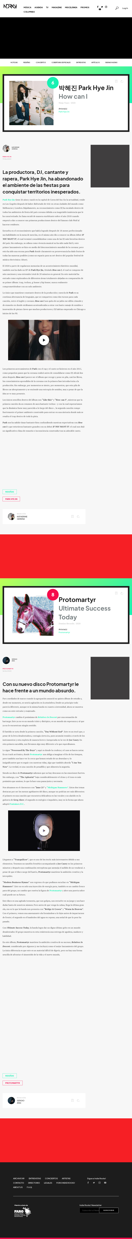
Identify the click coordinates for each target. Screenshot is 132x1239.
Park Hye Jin (64, 111)
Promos (85, 7)
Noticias (14, 62)
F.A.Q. (29, 1187)
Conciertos (41, 62)
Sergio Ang (14, 660)
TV (47, 7)
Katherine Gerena (15, 148)
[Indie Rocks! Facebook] (98, 7)
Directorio (34, 1183)
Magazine (57, 7)
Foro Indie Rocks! (65, 1183)
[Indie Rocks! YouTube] (100, 9)
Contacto (18, 1183)
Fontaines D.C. (17, 804)
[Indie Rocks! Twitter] (102, 7)
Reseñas (26, 62)
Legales (48, 1183)
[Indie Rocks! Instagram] (106, 7)
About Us (18, 1187)
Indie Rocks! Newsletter (91, 1205)
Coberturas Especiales (61, 62)
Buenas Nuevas (111, 62)
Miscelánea (71, 7)
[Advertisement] (66, 38)
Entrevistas (81, 62)
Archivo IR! (19, 1178)
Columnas (29, 12)
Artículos (95, 62)
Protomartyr (64, 632)
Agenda (39, 7)
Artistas (66, 1178)
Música (27, 7)
